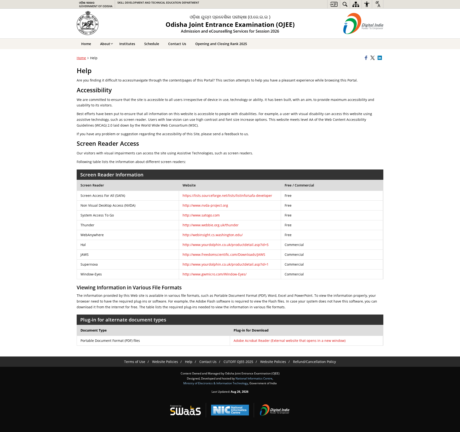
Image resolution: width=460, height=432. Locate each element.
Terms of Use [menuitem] (134, 361)
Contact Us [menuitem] (177, 43)
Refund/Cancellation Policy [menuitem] (314, 361)
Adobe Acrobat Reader (289, 340)
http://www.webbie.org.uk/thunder (211, 225)
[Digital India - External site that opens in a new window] (363, 23)
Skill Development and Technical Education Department (158, 2)
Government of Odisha (95, 4)
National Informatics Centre (254, 378)
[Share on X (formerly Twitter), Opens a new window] (373, 58)
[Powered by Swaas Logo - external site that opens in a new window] (185, 410)
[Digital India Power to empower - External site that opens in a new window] (274, 410)
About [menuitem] (105, 43)
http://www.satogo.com (201, 215)
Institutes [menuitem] (127, 43)
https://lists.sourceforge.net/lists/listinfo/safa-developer (227, 195)
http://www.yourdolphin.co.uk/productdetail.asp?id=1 (226, 264)
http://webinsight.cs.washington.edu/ (213, 235)
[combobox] (377, 4)
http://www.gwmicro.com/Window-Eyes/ (215, 274)
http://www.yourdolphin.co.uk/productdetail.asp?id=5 (226, 244)
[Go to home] (89, 23)
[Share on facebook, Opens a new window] (367, 58)
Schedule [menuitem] (151, 43)
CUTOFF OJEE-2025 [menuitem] (238, 361)
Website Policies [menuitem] (165, 361)
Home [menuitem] (86, 43)
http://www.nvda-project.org (205, 205)
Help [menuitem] (188, 361)
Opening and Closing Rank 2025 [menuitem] (221, 43)
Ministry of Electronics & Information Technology (215, 383)
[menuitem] (334, 4)
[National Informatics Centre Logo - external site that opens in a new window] (230, 410)
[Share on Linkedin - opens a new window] (380, 58)
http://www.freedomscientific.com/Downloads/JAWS (224, 254)
